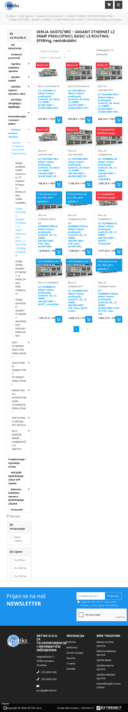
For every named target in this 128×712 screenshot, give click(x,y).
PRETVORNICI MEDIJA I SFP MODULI (19, 421)
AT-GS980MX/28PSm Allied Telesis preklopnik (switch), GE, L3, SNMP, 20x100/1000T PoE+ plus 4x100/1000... (48, 235)
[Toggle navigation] (118, 5)
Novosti (70, 658)
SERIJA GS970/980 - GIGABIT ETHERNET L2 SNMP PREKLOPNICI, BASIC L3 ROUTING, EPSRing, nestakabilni (20, 232)
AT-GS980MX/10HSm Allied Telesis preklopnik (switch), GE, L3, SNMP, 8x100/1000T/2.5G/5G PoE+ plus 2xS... (109, 302)
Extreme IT (87, 708)
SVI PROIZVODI (15, 46)
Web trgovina (26, 16)
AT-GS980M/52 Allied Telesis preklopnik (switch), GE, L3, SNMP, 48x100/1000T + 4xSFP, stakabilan (48, 295)
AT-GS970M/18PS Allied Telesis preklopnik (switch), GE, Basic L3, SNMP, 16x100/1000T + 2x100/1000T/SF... (49, 167)
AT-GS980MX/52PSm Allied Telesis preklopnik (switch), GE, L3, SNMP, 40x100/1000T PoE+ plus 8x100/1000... (78, 235)
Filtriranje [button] (15, 516)
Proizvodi (16, 509)
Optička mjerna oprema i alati (16, 90)
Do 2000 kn (20, 568)
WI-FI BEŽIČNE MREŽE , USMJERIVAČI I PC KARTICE (19, 440)
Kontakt (70, 668)
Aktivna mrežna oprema (50, 16)
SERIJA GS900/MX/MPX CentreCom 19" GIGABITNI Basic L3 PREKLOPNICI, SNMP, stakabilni (20, 182)
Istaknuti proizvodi (15, 56)
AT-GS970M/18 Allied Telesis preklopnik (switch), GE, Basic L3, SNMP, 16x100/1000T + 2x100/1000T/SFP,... (79, 100)
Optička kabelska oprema (14, 67)
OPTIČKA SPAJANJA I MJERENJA (15, 103)
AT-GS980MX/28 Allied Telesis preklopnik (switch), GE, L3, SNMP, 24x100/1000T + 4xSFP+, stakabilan (107, 169)
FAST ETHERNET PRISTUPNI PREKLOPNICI (19, 349)
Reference (72, 647)
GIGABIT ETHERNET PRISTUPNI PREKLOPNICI (90, 16)
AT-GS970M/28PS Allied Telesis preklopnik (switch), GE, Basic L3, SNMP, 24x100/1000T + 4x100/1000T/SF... (79, 167)
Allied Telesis (18, 539)
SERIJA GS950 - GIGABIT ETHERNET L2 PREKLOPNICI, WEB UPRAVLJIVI (20, 277)
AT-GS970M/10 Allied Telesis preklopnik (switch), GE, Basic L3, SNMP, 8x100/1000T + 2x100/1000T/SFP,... (49, 100)
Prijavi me (113, 595)
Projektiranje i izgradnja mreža (17, 463)
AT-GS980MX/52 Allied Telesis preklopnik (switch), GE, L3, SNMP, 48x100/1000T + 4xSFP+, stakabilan (107, 233)
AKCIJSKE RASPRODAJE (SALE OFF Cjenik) (16, 478)
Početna (10, 16)
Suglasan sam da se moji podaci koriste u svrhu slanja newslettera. (99, 603)
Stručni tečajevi (74, 652)
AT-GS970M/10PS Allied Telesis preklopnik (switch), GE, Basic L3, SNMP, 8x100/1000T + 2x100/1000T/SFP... (109, 104)
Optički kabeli (14, 78)
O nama (70, 663)
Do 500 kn (19, 560)
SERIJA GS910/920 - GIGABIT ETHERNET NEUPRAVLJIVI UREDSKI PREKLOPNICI (20, 317)
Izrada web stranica (68, 708)
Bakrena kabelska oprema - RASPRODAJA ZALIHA (16, 496)
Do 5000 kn (20, 576)
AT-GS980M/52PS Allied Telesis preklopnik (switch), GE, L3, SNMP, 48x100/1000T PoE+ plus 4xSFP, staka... (78, 300)
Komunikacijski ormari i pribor (17, 120)
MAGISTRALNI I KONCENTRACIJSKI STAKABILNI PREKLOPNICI (19, 401)
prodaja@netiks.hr (46, 690)
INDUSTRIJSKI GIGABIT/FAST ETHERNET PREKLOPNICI (19, 373)
